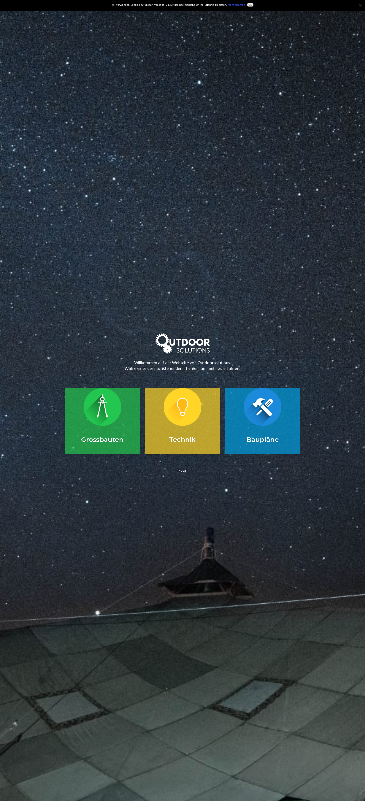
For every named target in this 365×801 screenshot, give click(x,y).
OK (250, 4)
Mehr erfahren (236, 4)
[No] (360, 5)
